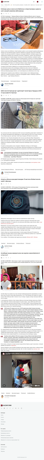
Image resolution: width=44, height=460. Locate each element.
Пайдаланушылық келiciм (6, 430)
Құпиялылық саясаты (5, 433)
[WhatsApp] (3, 13)
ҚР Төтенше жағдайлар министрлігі (33, 169)
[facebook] (10, 408)
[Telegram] (6, 13)
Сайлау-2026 (7, 4)
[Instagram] (1, 13)
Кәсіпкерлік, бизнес (15, 81)
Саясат (2, 417)
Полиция (28, 243)
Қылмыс (3, 243)
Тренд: (2, 4)
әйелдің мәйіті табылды (32, 237)
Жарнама (3, 451)
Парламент (24, 81)
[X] (10, 13)
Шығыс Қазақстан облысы (7, 169)
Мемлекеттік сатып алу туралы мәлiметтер (10, 439)
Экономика (3, 421)
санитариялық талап (35, 162)
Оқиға (2, 393)
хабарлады (13, 345)
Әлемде (2, 424)
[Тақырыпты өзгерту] (38, 2)
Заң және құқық (5, 81)
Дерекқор (33, 4)
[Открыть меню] (42, 2)
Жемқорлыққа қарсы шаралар (7, 437)
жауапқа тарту (36, 349)
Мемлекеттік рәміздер (5, 435)
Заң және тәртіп (38, 4)
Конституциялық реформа (18, 4)
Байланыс (3, 449)
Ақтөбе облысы (31, 393)
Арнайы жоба (27, 4)
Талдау (2, 419)
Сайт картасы (4, 446)
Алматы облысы (20, 243)
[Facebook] (8, 13)
